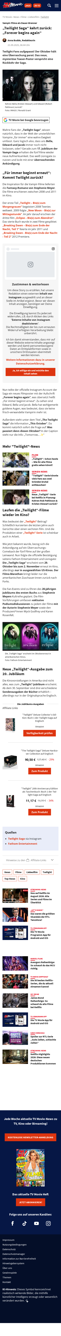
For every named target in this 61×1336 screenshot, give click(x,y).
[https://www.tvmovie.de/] (13, 5)
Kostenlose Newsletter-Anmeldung (30, 1137)
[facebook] (12, 1223)
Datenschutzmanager (14, 1253)
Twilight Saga (16, 838)
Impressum (8, 1239)
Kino (22, 878)
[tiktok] (24, 1223)
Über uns (7, 1268)
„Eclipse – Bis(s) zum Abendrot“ (34, 218)
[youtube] (36, 1223)
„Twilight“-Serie (33, 532)
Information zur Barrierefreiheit (19, 1258)
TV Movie (7, 16)
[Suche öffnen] (49, 6)
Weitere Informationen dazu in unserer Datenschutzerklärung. (30, 361)
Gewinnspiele (10, 1272)
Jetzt (27, 5)
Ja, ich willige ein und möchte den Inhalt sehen (30, 372)
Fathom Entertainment (22, 843)
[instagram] (48, 1223)
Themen (7, 1277)
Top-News (9, 878)
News (16, 16)
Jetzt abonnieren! (30, 1202)
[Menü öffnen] (56, 5)
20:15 (37, 5)
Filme (23, 16)
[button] (30, 860)
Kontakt (7, 1282)
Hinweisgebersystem (13, 1263)
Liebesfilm (33, 16)
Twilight (45, 16)
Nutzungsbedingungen (15, 1244)
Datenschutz (9, 1249)
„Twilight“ (30, 521)
